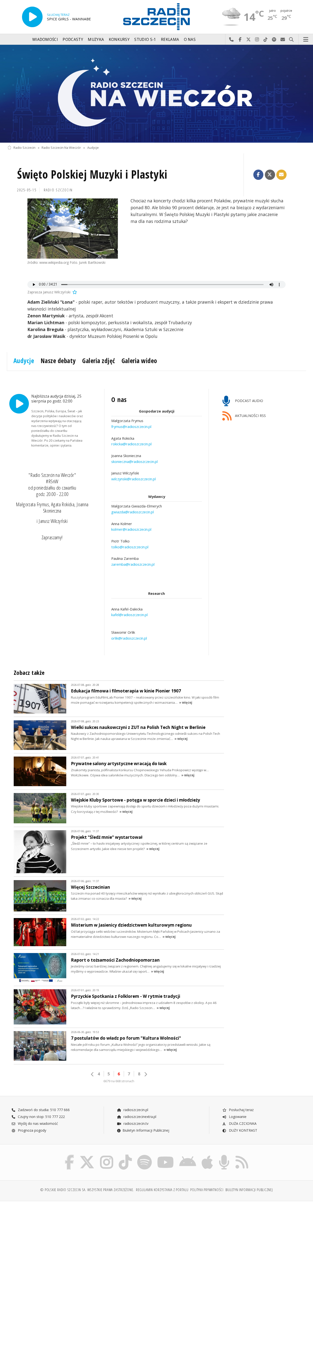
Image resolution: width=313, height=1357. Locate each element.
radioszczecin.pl (135, 1109)
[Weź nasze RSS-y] (242, 1155)
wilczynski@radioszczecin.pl (133, 478)
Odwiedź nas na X (248, 39)
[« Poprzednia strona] (92, 1074)
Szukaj (291, 39)
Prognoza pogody (31, 1130)
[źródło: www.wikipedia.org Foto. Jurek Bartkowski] (72, 228)
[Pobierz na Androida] (188, 1155)
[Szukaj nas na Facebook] (69, 1155)
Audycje (93, 148)
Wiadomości (45, 39)
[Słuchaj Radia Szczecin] (32, 17)
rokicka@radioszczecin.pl (131, 444)
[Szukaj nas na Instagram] (106, 1155)
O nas (190, 39)
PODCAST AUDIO (248, 400)
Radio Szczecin (24, 148)
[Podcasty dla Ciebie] (224, 1155)
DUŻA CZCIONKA (242, 1123)
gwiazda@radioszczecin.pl (132, 511)
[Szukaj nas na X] (87, 1155)
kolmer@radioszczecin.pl (131, 529)
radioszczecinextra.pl (139, 1116)
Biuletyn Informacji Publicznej (146, 1130)
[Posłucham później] (74, 292)
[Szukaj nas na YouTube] (166, 1155)
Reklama (170, 39)
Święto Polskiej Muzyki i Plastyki (92, 174)
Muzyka (96, 39)
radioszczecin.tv (135, 1123)
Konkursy (119, 39)
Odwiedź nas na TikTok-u (265, 39)
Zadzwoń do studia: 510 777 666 (43, 1109)
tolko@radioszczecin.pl (129, 546)
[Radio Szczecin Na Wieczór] (156, 94)
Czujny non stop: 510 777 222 (41, 1116)
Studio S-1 (145, 39)
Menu (306, 39)
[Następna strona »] (145, 1074)
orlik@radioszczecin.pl (129, 638)
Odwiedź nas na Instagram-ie (257, 39)
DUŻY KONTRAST (242, 1130)
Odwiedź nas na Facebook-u (240, 39)
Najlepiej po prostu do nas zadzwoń (231, 39)
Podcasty (73, 39)
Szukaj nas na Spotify (274, 39)
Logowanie (237, 1116)
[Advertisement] (81, 1242)
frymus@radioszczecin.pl (131, 426)
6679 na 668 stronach (118, 1081)
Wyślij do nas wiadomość (283, 39)
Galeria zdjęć (98, 360)
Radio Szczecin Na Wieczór (61, 148)
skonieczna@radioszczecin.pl (134, 461)
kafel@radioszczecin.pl (129, 614)
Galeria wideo (139, 360)
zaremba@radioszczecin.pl (133, 564)
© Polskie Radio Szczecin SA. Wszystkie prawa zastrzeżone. (87, 1189)
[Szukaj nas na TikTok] (125, 1155)
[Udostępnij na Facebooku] (258, 175)
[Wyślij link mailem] (281, 175)
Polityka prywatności (206, 1189)
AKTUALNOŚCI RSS (250, 415)
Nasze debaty (58, 360)
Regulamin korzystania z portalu (162, 1189)
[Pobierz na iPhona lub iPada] (207, 1155)
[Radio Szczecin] (156, 16)
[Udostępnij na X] (270, 175)
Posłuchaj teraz (241, 1109)
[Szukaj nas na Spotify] (144, 1155)
